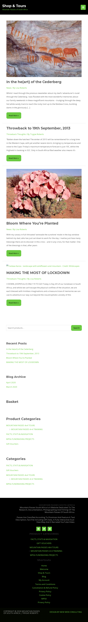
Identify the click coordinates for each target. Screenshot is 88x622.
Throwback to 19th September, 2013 (38, 128)
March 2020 (11, 387)
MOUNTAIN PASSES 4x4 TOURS (20, 425)
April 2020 (11, 382)
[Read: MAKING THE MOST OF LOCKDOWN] (42, 265)
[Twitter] (44, 529)
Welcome (44, 569)
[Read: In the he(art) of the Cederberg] (43, 48)
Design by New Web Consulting (66, 612)
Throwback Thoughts (16, 134)
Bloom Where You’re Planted (32, 223)
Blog (44, 576)
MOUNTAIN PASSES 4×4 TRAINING (27, 429)
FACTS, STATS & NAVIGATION (19, 434)
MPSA (44, 598)
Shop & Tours (14, 6)
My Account (44, 580)
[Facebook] (38, 529)
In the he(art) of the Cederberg (33, 82)
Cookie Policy (45, 595)
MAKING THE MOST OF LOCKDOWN (38, 273)
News (8, 88)
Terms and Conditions (45, 584)
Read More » (14, 114)
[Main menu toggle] (83, 7)
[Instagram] (50, 529)
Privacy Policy (45, 591)
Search (76, 328)
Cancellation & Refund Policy (45, 587)
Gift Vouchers (12, 444)
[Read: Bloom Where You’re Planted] (43, 193)
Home (44, 565)
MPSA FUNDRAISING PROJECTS (20, 439)
